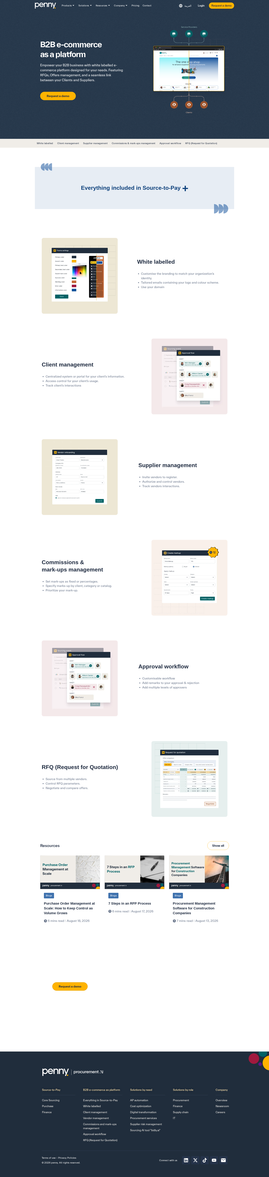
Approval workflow (170, 143)
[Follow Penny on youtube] (214, 1160)
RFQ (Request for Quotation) (201, 143)
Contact (147, 5)
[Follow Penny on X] (195, 1160)
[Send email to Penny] (223, 1160)
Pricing (135, 5)
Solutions (83, 5)
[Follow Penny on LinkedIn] (186, 1160)
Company (119, 5)
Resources (101, 5)
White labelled (45, 143)
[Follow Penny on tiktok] (205, 1160)
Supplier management (95, 143)
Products (67, 5)
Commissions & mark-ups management (133, 143)
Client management (68, 143)
